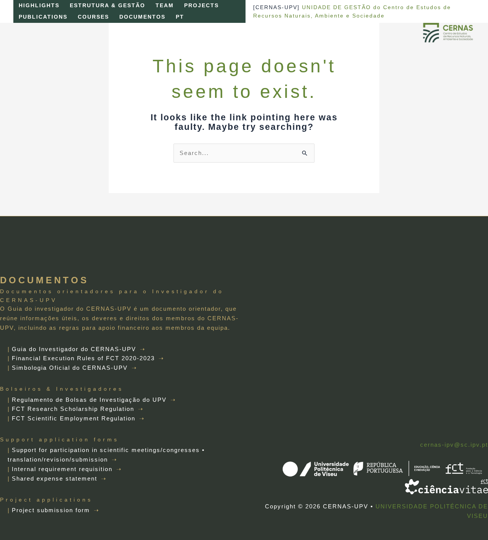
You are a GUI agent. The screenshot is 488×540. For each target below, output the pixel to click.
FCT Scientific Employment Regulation (73, 418)
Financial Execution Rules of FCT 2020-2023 (83, 358)
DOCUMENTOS (142, 17)
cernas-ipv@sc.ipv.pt (454, 444)
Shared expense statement (54, 478)
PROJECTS (201, 5)
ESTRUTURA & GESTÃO (107, 5)
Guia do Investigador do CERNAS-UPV (74, 349)
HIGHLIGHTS (39, 5)
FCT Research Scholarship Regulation (73, 409)
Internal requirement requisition (62, 469)
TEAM (165, 5)
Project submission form (51, 510)
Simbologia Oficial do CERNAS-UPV (70, 367)
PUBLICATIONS (43, 17)
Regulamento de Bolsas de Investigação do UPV (89, 399)
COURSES (93, 17)
